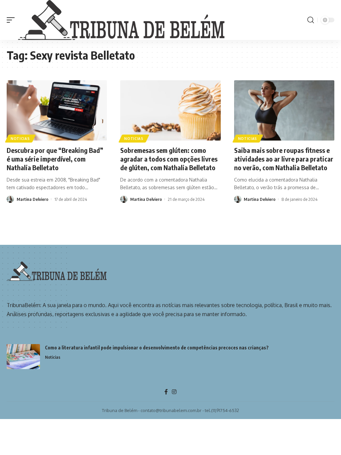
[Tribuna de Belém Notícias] (121, 20)
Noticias (20, 139)
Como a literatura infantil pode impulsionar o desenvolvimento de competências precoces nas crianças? (157, 347)
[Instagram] (174, 391)
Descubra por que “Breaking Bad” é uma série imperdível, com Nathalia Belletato (55, 159)
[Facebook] (166, 391)
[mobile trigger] (12, 20)
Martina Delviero (32, 199)
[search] (311, 20)
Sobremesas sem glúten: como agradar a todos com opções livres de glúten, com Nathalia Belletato (168, 159)
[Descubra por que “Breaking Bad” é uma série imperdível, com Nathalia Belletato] (57, 110)
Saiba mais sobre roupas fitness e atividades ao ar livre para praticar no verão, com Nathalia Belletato (283, 159)
